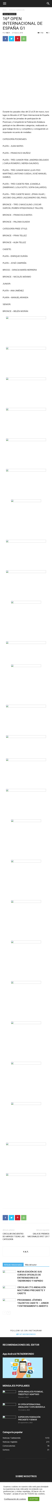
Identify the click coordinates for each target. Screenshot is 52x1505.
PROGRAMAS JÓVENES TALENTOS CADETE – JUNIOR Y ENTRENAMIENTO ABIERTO (33, 1303)
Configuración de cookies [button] (15, 1499)
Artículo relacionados (13, 1265)
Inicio (5, 10)
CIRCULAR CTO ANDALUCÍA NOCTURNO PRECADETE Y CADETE (31, 1290)
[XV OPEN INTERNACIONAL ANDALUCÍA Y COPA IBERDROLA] (9, 1407)
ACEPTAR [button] (34, 1499)
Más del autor (31, 1265)
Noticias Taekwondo (17, 10)
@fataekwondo (26, 1334)
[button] (48, 3)
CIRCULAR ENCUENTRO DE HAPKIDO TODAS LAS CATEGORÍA (14, 1236)
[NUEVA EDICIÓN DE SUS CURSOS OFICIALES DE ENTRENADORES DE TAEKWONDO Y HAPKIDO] (9, 1274)
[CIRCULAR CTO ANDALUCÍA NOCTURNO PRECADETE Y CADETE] (9, 1290)
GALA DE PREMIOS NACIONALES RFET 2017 (38, 1235)
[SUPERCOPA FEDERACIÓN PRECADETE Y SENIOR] (9, 1420)
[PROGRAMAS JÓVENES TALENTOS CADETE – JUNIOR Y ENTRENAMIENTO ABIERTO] (9, 1303)
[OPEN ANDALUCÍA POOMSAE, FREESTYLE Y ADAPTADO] (9, 1395)
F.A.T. (8, 33)
